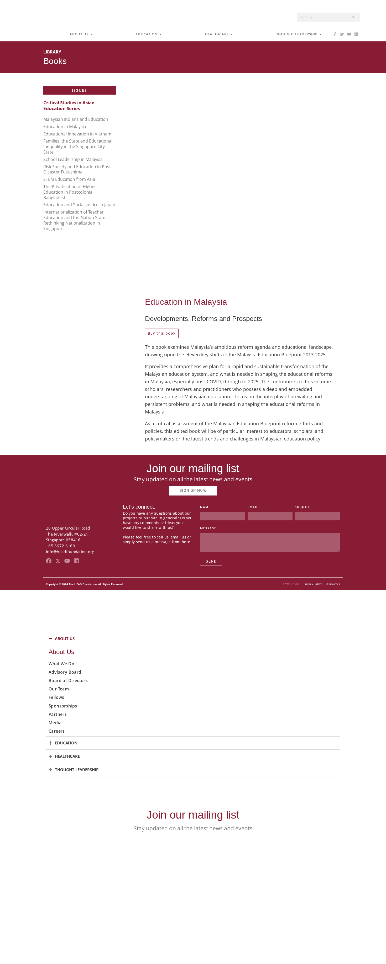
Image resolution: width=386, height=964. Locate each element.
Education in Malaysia (64, 126)
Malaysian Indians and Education (75, 119)
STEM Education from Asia (69, 179)
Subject (302, 507)
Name (205, 507)
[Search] (353, 17)
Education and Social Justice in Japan (79, 205)
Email (253, 507)
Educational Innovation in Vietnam (77, 134)
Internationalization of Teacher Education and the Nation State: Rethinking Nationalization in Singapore (74, 220)
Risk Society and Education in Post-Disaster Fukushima (77, 169)
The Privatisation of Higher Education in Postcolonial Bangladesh (69, 192)
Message (208, 528)
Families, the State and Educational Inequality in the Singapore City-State (77, 146)
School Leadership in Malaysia (73, 159)
